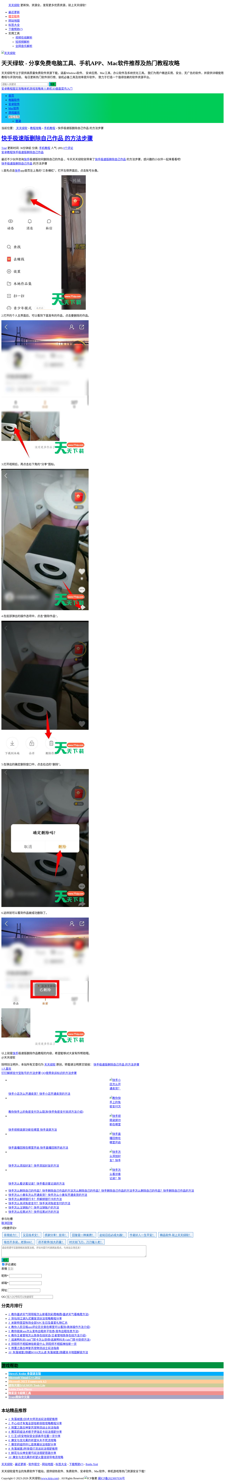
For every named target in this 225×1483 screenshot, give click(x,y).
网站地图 (14, 20)
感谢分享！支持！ (56, 1235)
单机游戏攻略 (32, 88)
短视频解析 (22, 41)
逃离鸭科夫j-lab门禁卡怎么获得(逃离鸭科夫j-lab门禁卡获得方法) (49, 1339)
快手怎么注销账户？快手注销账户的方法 (33, 1207)
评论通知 (10, 1264)
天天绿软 (14, 5)
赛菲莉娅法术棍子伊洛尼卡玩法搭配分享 (35, 1431)
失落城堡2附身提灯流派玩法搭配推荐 (33, 1448)
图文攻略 (18, 88)
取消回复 (7, 1223)
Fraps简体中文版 (19, 1396)
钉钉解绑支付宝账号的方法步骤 (21, 1073)
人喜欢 (6, 1068)
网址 (4, 1290)
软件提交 (34, 1464)
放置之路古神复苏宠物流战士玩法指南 (33, 1348)
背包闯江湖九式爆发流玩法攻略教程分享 (35, 1318)
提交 (5, 1260)
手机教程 (49, 128)
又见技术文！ (31, 1235)
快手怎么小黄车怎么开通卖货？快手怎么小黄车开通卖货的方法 (47, 1194)
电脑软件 (14, 99)
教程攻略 (14, 116)
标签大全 (14, 24)
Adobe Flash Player (20, 1389)
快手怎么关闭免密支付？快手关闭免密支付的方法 (39, 1203)
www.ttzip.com (49, 1478)
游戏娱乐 (14, 112)
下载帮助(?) (15, 29)
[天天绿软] (8, 53)
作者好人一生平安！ (142, 1235)
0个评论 (68, 148)
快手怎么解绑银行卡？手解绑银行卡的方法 (35, 1199)
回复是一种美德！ (83, 1235)
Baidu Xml (92, 1464)
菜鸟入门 (66, 88)
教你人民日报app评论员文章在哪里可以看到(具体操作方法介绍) (49, 1327)
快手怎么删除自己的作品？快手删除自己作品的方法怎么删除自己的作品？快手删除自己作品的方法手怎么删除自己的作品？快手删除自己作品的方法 (101, 1190)
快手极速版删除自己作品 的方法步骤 (47, 138)
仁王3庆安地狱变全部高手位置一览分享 (34, 1436)
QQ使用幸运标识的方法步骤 (59, 1073)
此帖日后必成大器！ (112, 1235)
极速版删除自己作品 (31, 152)
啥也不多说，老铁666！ (18, 1242)
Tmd (4, 148)
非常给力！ (11, 1235)
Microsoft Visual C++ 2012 (24, 1377)
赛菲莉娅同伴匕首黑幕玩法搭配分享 (32, 1444)
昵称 (4, 1275)
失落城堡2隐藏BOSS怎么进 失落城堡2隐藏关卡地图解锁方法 (48, 1352)
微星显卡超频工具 (19, 1393)
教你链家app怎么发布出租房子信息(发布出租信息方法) (43, 1331)
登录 (18, 121)
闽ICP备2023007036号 (111, 1478)
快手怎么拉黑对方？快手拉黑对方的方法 (33, 1211)
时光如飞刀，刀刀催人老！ (86, 1242)
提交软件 (14, 16)
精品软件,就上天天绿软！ (176, 1235)
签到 (10, 1268)
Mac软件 (13, 108)
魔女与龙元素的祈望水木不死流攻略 (32, 1440)
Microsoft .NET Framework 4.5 (27, 1381)
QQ (3, 1296)
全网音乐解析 (23, 46)
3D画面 (56, 88)
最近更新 (14, 12)
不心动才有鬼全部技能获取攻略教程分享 (35, 1423)
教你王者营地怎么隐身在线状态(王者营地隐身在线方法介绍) (47, 1335)
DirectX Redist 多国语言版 (24, 1373)
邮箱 (4, 1282)
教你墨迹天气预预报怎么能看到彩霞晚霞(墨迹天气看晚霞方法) (48, 1314)
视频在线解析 (23, 37)
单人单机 (46, 88)
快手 (15, 152)
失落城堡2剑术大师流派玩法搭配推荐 (33, 1419)
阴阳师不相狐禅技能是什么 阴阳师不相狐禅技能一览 (42, 1343)
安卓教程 (7, 88)
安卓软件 (14, 104)
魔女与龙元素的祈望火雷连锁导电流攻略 (35, 1457)
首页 (11, 95)
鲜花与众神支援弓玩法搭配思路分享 (32, 1452)
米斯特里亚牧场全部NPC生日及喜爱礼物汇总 (38, 1322)
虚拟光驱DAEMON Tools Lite (26, 1385)
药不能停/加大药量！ (51, 1242)
